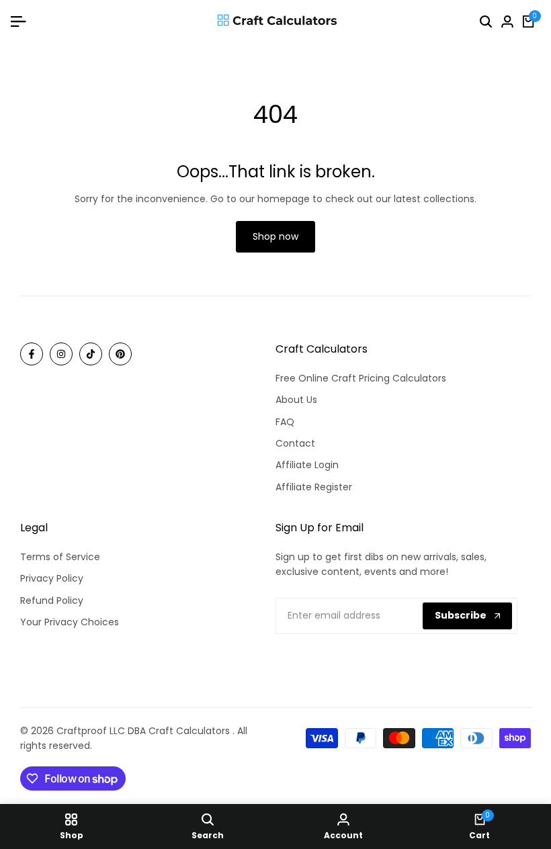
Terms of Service (60, 557)
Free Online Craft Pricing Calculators (361, 378)
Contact (295, 443)
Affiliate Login (307, 465)
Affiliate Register (314, 487)
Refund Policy (51, 600)
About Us (296, 399)
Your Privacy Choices (69, 622)
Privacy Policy (51, 578)
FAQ (285, 422)
